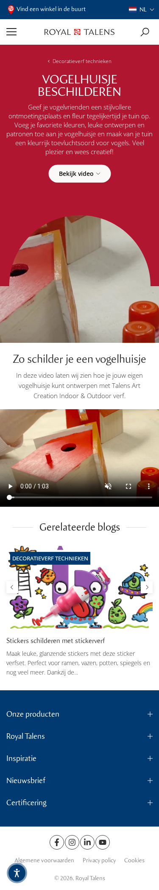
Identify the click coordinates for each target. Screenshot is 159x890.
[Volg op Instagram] (72, 842)
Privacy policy (99, 860)
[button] (142, 10)
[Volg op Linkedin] (87, 842)
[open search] (144, 32)
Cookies (134, 860)
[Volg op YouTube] (102, 842)
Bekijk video (76, 173)
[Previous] (12, 587)
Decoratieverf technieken (82, 61)
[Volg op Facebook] (57, 842)
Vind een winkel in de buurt (51, 9)
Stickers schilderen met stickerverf (55, 641)
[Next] (147, 587)
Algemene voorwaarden (44, 860)
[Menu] (22, 32)
